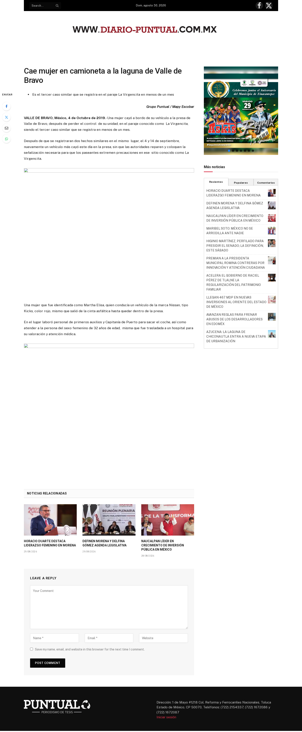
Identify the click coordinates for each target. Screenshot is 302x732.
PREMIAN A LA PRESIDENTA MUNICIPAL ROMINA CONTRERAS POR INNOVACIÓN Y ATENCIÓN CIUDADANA (235, 263)
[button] (241, 111)
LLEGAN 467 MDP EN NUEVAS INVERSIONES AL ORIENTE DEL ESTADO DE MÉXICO (236, 302)
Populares (241, 182)
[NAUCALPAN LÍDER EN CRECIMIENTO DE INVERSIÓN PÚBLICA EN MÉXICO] (167, 520)
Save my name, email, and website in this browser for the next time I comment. (90, 649)
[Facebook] (6, 106)
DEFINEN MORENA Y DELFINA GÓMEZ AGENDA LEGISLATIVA (104, 543)
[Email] (6, 128)
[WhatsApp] (6, 139)
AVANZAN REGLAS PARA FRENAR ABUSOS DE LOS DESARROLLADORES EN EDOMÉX (234, 319)
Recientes (216, 181)
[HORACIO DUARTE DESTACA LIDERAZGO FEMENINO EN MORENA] (50, 520)
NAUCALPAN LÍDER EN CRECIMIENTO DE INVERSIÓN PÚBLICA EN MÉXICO (162, 545)
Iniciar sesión (166, 717)
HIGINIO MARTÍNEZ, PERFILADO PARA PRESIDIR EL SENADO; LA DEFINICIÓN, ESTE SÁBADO (235, 245)
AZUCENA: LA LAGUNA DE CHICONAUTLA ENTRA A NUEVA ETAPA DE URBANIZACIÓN (236, 336)
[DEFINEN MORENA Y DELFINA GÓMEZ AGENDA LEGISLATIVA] (108, 520)
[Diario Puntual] (151, 30)
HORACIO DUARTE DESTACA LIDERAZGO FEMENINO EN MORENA (50, 543)
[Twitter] (6, 117)
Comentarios (266, 182)
